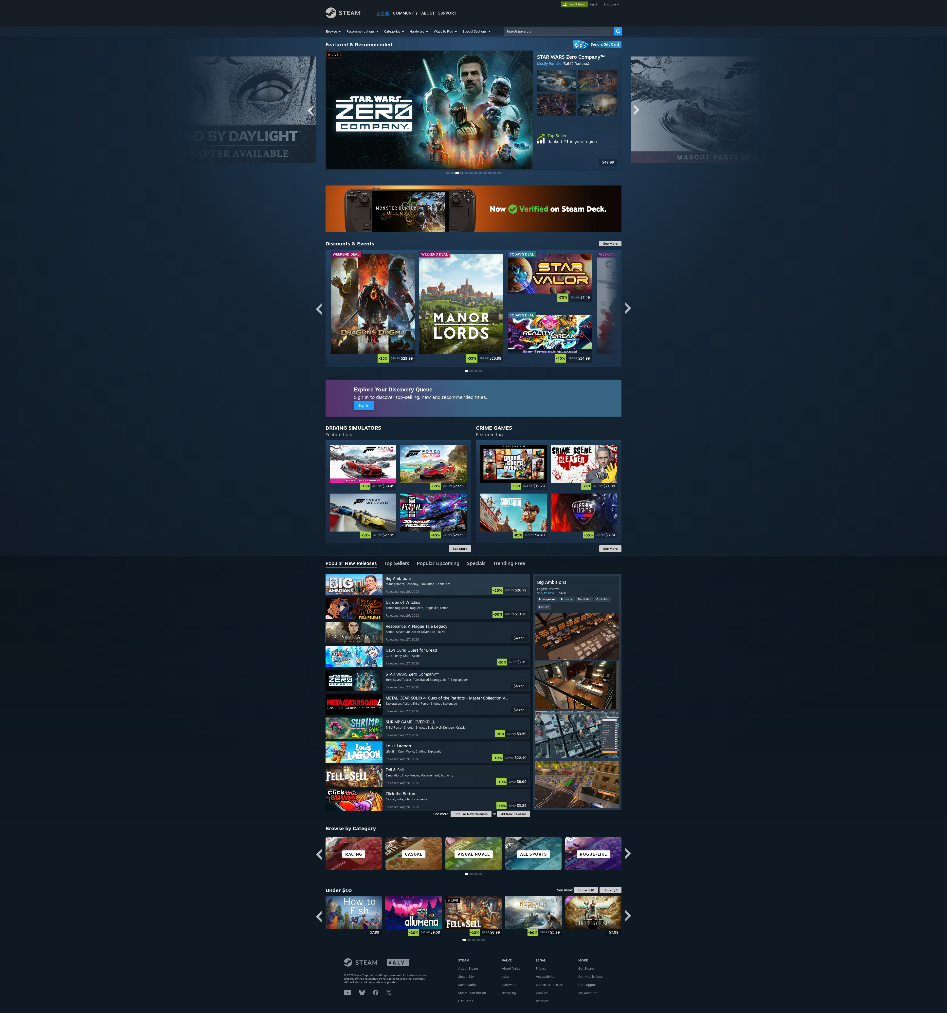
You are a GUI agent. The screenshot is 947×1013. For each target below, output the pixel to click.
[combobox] (559, 31)
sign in (594, 4)
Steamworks (467, 985)
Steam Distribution (472, 993)
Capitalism (602, 599)
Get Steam (586, 968)
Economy (567, 599)
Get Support (587, 985)
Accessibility (545, 976)
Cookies (541, 993)
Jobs (505, 976)
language (610, 4)
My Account (587, 993)
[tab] (351, 564)
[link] (373, 308)
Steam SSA (466, 976)
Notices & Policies (549, 985)
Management (547, 599)
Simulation (584, 599)
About (428, 13)
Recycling (509, 993)
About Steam (468, 968)
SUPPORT (447, 13)
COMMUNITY (405, 13)
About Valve (511, 968)
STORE (383, 13)
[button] (334, 31)
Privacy (541, 968)
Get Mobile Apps (590, 976)
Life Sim (544, 607)
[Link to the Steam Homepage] (343, 17)
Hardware (509, 985)
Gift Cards (465, 1001)
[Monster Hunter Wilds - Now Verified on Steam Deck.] (473, 208)
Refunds (542, 1001)
